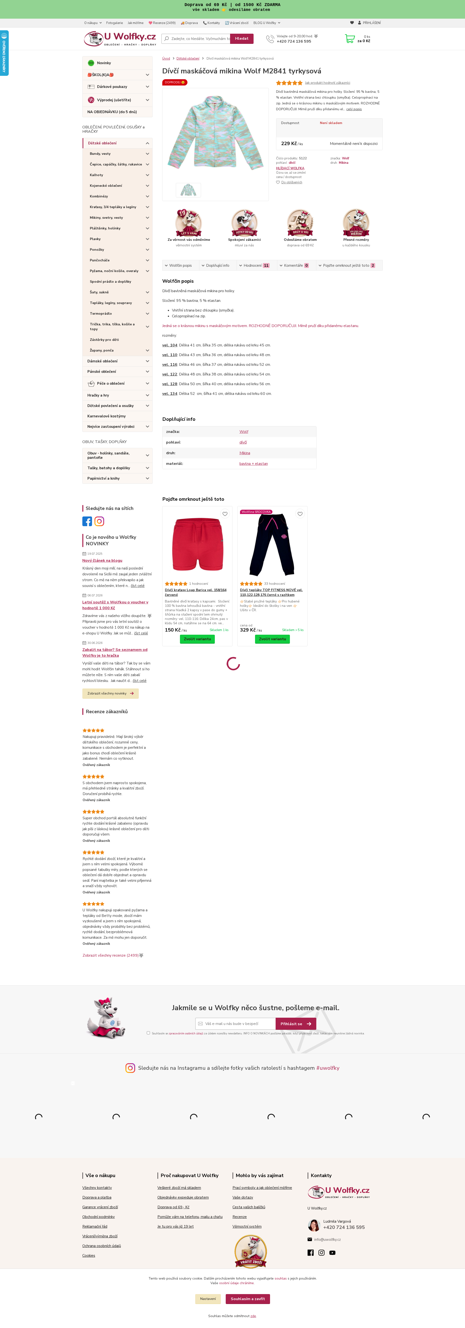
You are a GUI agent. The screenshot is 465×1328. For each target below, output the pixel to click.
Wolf (345, 158)
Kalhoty (96, 175)
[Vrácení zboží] (250, 1251)
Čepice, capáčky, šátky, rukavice (116, 164)
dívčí (292, 163)
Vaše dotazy (242, 1197)
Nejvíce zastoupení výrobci (110, 426)
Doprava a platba (96, 1197)
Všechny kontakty (97, 1187)
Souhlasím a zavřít (248, 1299)
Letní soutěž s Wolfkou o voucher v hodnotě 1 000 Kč (115, 605)
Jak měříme (135, 23)
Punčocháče (99, 260)
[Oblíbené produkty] (352, 23)
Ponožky (97, 249)
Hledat (241, 38)
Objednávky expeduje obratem (183, 1197)
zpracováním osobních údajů (186, 1033)
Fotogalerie (114, 23)
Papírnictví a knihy (103, 478)
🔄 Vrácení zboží (236, 23)
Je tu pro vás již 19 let (175, 1226)
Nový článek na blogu (102, 560)
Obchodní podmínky (98, 1216)
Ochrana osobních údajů (101, 1245)
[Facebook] (313, 1254)
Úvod (166, 58)
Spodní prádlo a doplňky (110, 281)
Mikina (343, 163)
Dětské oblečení (102, 143)
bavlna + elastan (254, 463)
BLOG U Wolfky (265, 23)
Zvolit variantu (197, 639)
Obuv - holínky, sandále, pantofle (108, 455)
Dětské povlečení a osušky (110, 405)
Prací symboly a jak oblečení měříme (262, 1187)
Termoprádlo (101, 313)
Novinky (104, 63)
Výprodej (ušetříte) (114, 100)
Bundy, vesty (100, 153)
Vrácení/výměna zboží (99, 1236)
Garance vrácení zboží (100, 1207)
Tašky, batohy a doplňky (108, 468)
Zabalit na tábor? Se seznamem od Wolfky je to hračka (114, 652)
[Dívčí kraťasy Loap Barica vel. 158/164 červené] (197, 544)
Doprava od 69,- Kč (173, 1207)
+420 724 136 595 (294, 41)
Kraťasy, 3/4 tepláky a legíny (113, 207)
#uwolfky (328, 1068)
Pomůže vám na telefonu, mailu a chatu (190, 1216)
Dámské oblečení (102, 361)
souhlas (281, 1278)
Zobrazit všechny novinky (106, 693)
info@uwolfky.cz (327, 1239)
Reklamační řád (94, 1226)
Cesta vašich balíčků (248, 1207)
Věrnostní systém (247, 1226)
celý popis (354, 109)
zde (253, 1316)
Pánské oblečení (101, 371)
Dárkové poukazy (112, 86)
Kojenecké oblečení (106, 185)
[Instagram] (323, 1254)
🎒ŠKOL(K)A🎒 (100, 74)
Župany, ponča (102, 350)
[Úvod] (119, 38)
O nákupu (91, 23)
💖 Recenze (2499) (162, 23)
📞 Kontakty (211, 23)
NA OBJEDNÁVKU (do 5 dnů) (112, 111)
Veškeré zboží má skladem (179, 1187)
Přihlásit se (292, 1024)
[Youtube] (334, 1254)
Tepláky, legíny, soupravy (111, 303)
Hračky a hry (98, 395)
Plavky (95, 239)
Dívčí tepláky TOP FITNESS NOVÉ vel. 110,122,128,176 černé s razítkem (271, 592)
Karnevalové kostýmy (106, 416)
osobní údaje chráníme (236, 1283)
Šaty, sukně (99, 292)
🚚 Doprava (189, 23)
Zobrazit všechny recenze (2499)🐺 (113, 955)
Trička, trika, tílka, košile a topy (112, 326)
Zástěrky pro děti (104, 339)
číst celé (138, 585)
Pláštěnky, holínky (105, 228)
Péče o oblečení (110, 383)
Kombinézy (99, 196)
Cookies (88, 1255)
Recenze (239, 1216)
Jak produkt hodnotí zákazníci (327, 82)
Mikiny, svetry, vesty (106, 217)
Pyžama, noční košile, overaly (114, 271)
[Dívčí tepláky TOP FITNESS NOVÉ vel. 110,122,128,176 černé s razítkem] (272, 544)
